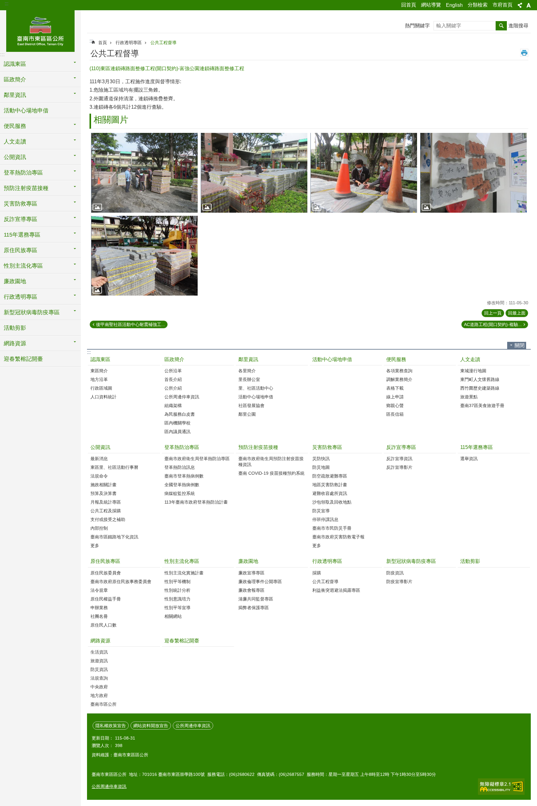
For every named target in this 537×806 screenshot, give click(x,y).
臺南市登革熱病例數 (184, 475)
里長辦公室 (249, 379)
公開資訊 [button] (15, 157)
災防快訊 (321, 458)
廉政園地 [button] (15, 281)
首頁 (102, 42)
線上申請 (395, 396)
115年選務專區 (476, 447)
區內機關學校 (177, 422)
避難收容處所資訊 (329, 493)
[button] (144, 173)
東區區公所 (40, 30)
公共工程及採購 (105, 510)
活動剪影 (15, 328)
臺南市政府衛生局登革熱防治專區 (197, 458)
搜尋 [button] (501, 25)
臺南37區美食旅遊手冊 (482, 405)
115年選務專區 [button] (22, 235)
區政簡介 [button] (15, 79)
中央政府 (99, 686)
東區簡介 (99, 370)
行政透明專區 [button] (20, 297)
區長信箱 (395, 414)
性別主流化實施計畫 (184, 572)
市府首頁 (502, 4)
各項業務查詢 (399, 370)
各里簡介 (247, 370)
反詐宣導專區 (401, 447)
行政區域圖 (101, 388)
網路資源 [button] (15, 343)
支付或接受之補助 (107, 519)
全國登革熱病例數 (181, 484)
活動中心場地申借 (26, 110)
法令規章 (99, 590)
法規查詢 (99, 678)
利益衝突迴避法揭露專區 (336, 590)
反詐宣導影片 (399, 467)
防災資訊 (99, 669)
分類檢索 (478, 4)
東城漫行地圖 (473, 370)
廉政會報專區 (251, 590)
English (454, 5)
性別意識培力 (177, 598)
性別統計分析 (177, 590)
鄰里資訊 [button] (15, 95)
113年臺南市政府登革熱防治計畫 (196, 502)
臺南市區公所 (103, 704)
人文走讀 (470, 359)
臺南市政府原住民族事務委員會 (120, 581)
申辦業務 (99, 607)
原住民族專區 (105, 561)
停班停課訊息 (325, 519)
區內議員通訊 (177, 431)
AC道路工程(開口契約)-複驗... (493, 324)
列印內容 (524, 53)
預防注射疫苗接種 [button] (26, 188)
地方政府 (99, 695)
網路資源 (100, 640)
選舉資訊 (469, 458)
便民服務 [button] (15, 126)
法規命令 (99, 475)
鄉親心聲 (395, 405)
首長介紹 (173, 379)
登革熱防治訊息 (179, 467)
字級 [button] (528, 5)
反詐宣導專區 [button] (20, 219)
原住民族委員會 (105, 572)
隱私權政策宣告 (110, 725)
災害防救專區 (327, 447)
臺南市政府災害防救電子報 (338, 536)
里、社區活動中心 (255, 388)
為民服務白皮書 (179, 414)
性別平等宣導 (177, 607)
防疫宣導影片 (399, 581)
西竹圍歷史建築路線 (479, 388)
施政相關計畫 (103, 484)
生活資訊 (99, 652)
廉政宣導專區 (251, 572)
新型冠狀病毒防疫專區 (411, 561)
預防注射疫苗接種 (258, 447)
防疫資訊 (395, 572)
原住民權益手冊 (105, 598)
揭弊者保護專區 (253, 607)
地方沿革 (99, 379)
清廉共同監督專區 (255, 598)
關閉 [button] (520, 345)
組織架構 (173, 405)
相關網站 (173, 616)
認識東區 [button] (15, 64)
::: (6, 3)
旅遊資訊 (99, 660)
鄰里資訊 (248, 359)
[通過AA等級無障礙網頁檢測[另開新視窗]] (501, 786)
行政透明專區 (129, 42)
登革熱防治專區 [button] (23, 173)
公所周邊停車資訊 (181, 396)
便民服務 (396, 359)
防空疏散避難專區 (329, 475)
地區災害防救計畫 (329, 484)
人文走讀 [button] (15, 141)
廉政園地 (248, 561)
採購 (316, 572)
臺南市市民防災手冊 (331, 528)
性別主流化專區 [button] (23, 266)
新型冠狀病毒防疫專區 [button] (32, 312)
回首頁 (408, 4)
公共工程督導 (163, 42)
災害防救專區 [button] (20, 204)
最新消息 (99, 458)
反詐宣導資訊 (399, 458)
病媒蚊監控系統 (179, 493)
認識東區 (100, 359)
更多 (94, 545)
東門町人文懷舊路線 (479, 379)
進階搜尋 (518, 25)
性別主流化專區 (181, 561)
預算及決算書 (103, 493)
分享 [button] (520, 5)
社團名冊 (99, 616)
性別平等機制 (177, 581)
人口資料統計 (103, 396)
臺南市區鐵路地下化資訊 (114, 536)
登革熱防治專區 (181, 447)
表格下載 (395, 388)
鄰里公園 (247, 414)
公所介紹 (173, 388)
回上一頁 (493, 312)
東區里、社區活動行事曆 (114, 467)
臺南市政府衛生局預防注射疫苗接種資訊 (271, 461)
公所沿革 (173, 370)
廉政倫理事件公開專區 (260, 581)
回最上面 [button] (517, 312)
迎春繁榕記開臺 (23, 359)
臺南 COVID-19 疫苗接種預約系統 (271, 473)
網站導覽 (431, 4)
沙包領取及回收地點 (331, 502)
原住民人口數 (103, 625)
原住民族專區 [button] (20, 250)
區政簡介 (174, 359)
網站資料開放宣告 (150, 725)
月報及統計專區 (105, 502)
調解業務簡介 (399, 379)
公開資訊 (100, 447)
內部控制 (99, 528)
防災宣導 (321, 510)
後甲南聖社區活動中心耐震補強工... (130, 324)
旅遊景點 (469, 396)
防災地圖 (321, 467)
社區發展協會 (251, 405)
